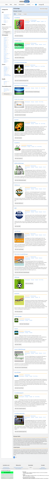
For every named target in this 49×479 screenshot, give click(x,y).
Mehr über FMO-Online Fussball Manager (22, 272)
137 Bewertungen (33, 20)
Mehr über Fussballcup (19, 35)
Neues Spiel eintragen (44, 8)
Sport (5, 48)
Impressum (43, 467)
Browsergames (21, 4)
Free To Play (6, 88)
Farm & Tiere (6, 53)
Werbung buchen (6, 467)
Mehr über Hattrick (18, 344)
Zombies (5, 54)
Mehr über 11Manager (29, 283)
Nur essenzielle (7, 474)
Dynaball (16, 119)
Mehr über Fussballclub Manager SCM (21, 80)
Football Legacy (18, 40)
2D (4, 82)
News (11, 4)
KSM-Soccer (17, 185)
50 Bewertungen (27, 331)
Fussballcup (17, 17)
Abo (4, 91)
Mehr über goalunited (18, 311)
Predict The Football (18, 99)
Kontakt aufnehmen (43, 468)
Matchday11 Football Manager (21, 85)
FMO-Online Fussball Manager (21, 254)
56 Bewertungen (33, 187)
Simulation (6, 69)
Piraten (5, 49)
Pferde (5, 57)
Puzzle (5, 71)
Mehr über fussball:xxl (18, 158)
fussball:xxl (17, 142)
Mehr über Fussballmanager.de (20, 408)
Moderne (5, 46)
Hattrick (16, 328)
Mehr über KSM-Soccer (19, 203)
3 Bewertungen (33, 122)
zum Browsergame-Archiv (6, 32)
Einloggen (41, 4)
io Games (28, 4)
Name (31, 467)
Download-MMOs (7, 18)
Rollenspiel (6, 68)
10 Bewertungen (33, 256)
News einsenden (18, 468)
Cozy (5, 52)
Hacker (5, 59)
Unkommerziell (27, 259)
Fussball (5, 47)
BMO (15, 208)
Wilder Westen (6, 58)
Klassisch (5, 81)
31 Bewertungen (33, 210)
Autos (5, 51)
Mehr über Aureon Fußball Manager (21, 367)
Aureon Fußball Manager (19, 349)
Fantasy (5, 37)
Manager (5, 70)
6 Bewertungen (27, 395)
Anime (5, 42)
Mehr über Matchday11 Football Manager (32, 91)
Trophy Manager (18, 316)
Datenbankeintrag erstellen (18, 467)
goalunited (16, 293)
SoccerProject (17, 372)
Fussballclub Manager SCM (20, 62)
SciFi (5, 38)
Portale (5, 22)
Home (6, 4)
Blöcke (5, 62)
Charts (15, 4)
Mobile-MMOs (6, 17)
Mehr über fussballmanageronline (20, 431)
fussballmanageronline (19, 413)
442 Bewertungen (33, 43)
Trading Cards (6, 74)
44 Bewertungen (33, 165)
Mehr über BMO (17, 226)
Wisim (5, 43)
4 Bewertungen (33, 233)
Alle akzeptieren (7, 472)
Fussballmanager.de (18, 392)
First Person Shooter (7, 75)
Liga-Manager (17, 231)
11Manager (16, 277)
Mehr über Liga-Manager (19, 249)
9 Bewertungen (29, 145)
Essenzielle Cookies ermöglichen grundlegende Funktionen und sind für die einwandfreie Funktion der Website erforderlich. (35, 473)
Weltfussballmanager (19, 163)
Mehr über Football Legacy (19, 57)
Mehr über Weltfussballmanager (20, 180)
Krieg (5, 41)
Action (5, 73)
